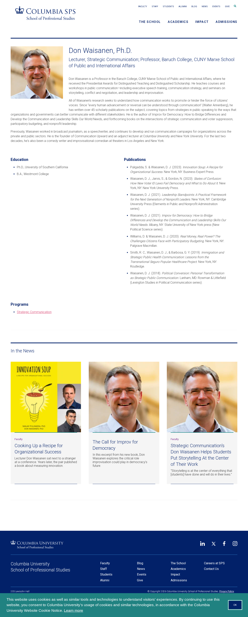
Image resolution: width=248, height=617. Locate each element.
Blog (194, 6)
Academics (178, 22)
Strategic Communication (34, 312)
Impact (202, 22)
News (205, 6)
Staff (155, 6)
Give (227, 6)
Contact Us (211, 569)
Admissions (226, 22)
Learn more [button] (73, 610)
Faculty (142, 6)
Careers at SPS (214, 563)
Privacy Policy (226, 591)
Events (216, 6)
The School (150, 22)
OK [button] (235, 605)
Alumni (183, 6)
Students (168, 6)
